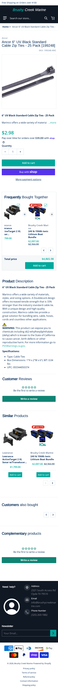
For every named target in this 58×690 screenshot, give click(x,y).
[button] (5, 18)
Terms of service (29, 672)
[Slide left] (43, 250)
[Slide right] (50, 250)
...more (52, 122)
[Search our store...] (46, 18)
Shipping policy (29, 685)
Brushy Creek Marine (23, 663)
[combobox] (28, 18)
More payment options (28, 179)
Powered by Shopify (42, 663)
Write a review (29, 398)
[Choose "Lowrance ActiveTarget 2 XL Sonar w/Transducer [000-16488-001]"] (18, 205)
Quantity (7, 145)
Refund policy (29, 676)
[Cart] (53, 18)
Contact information (29, 681)
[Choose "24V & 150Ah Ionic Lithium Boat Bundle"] (45, 205)
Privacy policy (29, 668)
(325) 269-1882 (39, 615)
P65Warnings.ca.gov (13, 346)
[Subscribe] (53, 633)
